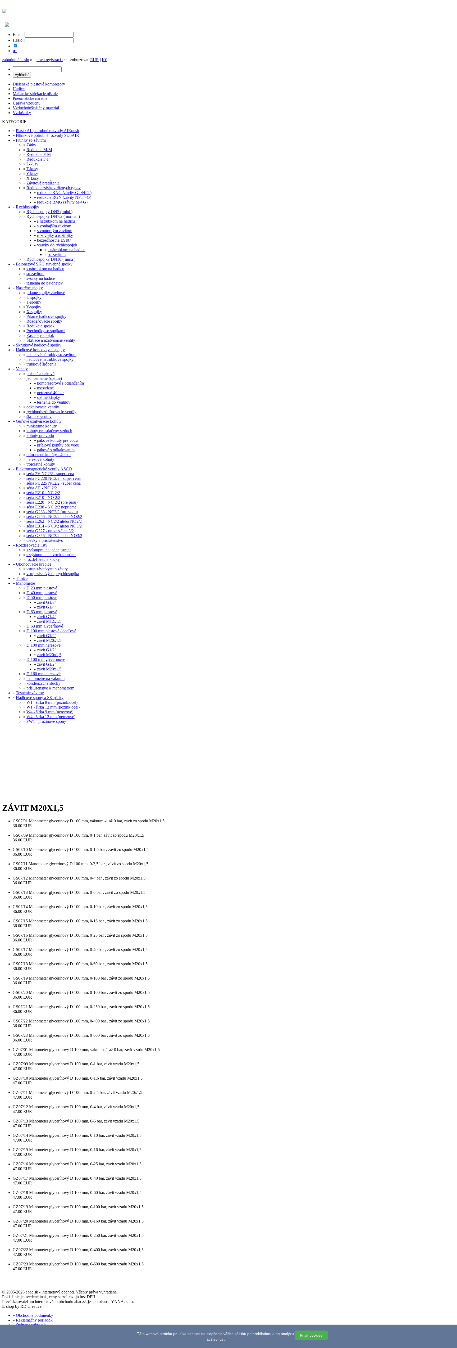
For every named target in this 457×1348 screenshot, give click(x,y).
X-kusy (32, 178)
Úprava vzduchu (26, 103)
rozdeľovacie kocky (43, 559)
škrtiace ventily (39, 416)
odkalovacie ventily (42, 407)
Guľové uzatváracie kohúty (39, 421)
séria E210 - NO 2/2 (43, 497)
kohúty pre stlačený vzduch (49, 431)
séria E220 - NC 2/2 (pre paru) (51, 502)
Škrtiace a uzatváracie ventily (50, 340)
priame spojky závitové (45, 292)
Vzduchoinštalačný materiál (36, 108)
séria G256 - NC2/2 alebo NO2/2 (54, 516)
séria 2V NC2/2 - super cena (50, 473)
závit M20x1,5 (49, 640)
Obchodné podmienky (34, 1315)
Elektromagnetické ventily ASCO (44, 469)
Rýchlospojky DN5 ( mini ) (49, 211)
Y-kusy (32, 173)
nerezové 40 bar (50, 392)
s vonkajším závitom (54, 226)
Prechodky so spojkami (45, 330)
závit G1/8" (46, 602)
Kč (104, 59)
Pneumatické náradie (30, 98)
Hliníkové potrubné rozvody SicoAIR (47, 135)
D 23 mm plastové (41, 588)
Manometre (25, 583)
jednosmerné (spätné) (44, 378)
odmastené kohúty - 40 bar (48, 454)
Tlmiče (22, 578)
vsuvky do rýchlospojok (57, 245)
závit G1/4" (46, 607)
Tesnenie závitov (30, 693)
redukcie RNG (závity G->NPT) (64, 192)
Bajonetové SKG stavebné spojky (44, 264)
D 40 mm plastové (41, 592)
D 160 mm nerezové (43, 673)
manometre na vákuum (45, 678)
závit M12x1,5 (49, 621)
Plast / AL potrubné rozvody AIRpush (47, 130)
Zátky (31, 145)
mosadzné (45, 388)
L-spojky (34, 297)
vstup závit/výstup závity (47, 569)
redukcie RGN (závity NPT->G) (64, 197)
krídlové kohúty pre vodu (58, 445)
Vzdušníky (22, 112)
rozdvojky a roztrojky (55, 235)
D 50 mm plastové (41, 597)
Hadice (19, 89)
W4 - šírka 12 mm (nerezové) (50, 716)
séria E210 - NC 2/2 (43, 492)
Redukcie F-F (37, 159)
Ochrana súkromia (31, 1325)
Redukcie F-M (38, 154)
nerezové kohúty (40, 459)
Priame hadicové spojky (46, 316)
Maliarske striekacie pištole (35, 93)
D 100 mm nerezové (43, 645)
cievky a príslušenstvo (44, 540)
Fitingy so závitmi (31, 140)
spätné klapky (48, 397)
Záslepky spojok (40, 335)
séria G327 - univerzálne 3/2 (50, 531)
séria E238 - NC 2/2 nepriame (51, 507)
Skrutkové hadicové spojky (38, 345)
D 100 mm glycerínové (45, 659)
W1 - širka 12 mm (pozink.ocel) (53, 707)
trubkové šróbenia (41, 364)
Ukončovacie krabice (33, 564)
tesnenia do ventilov (53, 402)
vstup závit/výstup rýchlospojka (52, 573)
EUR (94, 59)
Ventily (22, 369)
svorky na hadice (40, 278)
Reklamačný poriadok (34, 1320)
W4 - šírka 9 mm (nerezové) (49, 712)
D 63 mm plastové (41, 612)
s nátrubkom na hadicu (56, 221)
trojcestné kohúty (40, 464)
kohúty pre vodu (40, 435)
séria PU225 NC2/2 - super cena (53, 483)
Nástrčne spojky (29, 288)
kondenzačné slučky (43, 683)
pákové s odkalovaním (56, 450)
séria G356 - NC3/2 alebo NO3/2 (54, 535)
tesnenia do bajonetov (44, 283)
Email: (18, 34)
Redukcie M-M (39, 149)
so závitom (57, 254)
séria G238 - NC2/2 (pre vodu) (52, 512)
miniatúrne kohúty (41, 426)
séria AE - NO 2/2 (41, 488)
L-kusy (32, 164)
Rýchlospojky (27, 207)
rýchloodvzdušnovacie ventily (51, 411)
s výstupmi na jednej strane (48, 550)
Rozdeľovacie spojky (44, 321)
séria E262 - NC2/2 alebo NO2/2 (54, 521)
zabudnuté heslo (15, 59)
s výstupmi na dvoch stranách (51, 554)
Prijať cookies (311, 1335)
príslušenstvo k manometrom (50, 688)
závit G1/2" (46, 635)
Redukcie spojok (40, 326)
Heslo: (18, 40)
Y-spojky (33, 307)
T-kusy (32, 168)
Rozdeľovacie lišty (31, 545)
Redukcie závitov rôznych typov (53, 188)
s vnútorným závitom (54, 230)
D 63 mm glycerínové (44, 626)
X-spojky (34, 311)
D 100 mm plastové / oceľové (51, 631)
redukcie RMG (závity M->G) (62, 202)
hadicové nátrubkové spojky (50, 359)
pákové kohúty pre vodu (57, 440)
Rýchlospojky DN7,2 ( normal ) (53, 216)
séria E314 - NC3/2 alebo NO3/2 (54, 526)
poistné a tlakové (40, 373)
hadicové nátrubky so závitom (51, 354)
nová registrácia (49, 59)
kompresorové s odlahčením (60, 383)
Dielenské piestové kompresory (39, 84)
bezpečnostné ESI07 (54, 240)
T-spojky (33, 302)
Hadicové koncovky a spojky (40, 350)
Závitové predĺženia (43, 183)
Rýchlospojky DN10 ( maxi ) (50, 259)
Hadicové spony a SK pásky (39, 697)
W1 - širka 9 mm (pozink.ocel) (51, 702)
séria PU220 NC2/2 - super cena (53, 478)
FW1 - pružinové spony (46, 721)
